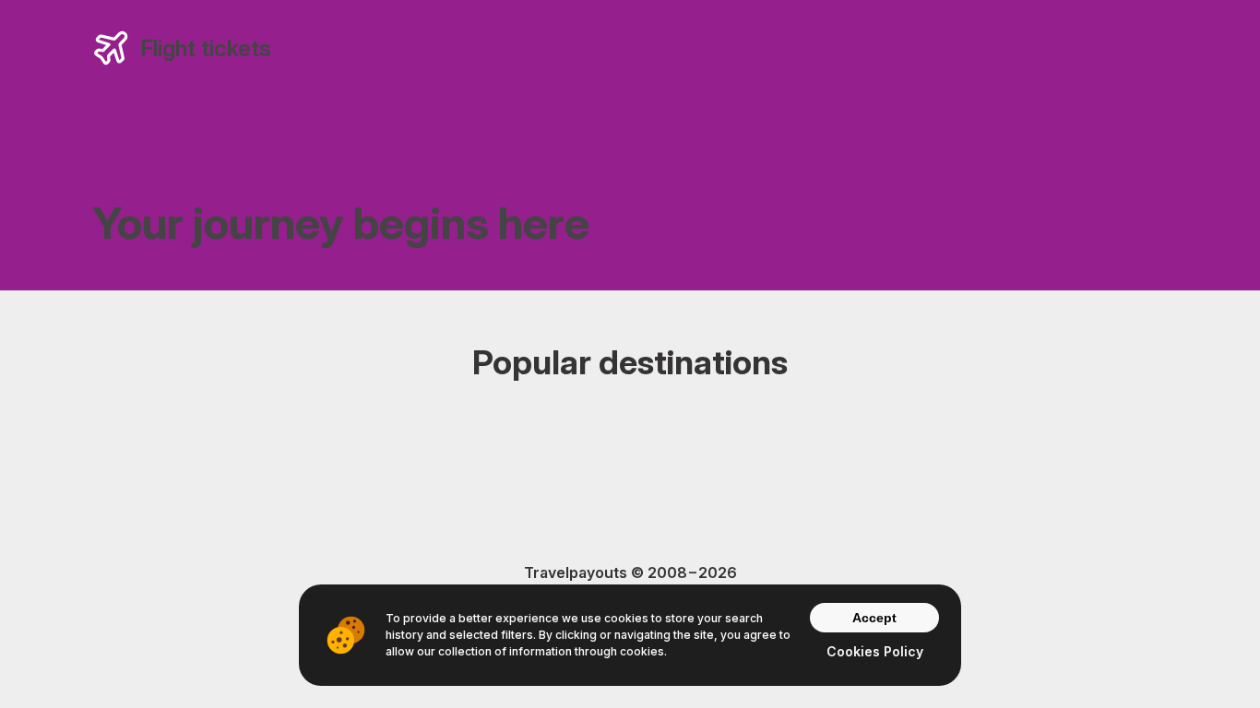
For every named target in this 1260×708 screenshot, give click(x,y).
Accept (874, 617)
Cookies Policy (874, 651)
